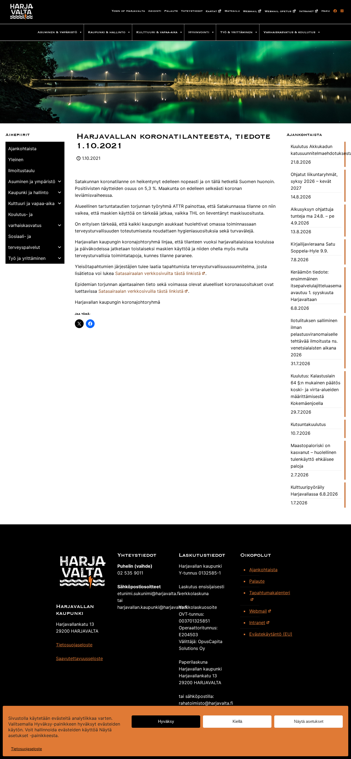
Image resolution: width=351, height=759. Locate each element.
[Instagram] (341, 11)
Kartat (211, 11)
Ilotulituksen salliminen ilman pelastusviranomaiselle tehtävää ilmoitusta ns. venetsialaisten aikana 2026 (314, 337)
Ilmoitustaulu (21, 170)
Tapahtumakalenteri (269, 592)
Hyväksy (166, 721)
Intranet (306, 11)
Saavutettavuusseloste (79, 658)
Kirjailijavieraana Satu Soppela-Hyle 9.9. (313, 247)
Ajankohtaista (22, 148)
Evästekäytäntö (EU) (270, 634)
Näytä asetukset (308, 721)
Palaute (171, 11)
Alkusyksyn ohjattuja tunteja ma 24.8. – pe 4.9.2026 (312, 216)
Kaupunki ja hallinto (28, 192)
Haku (325, 11)
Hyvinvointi (198, 32)
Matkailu (232, 11)
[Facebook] (334, 11)
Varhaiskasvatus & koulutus (289, 32)
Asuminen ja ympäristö (31, 181)
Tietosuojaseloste (26, 748)
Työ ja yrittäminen (27, 258)
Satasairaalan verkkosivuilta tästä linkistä (158, 273)
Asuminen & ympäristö (57, 32)
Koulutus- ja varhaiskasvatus (24, 220)
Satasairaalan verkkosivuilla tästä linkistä (140, 291)
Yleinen (15, 159)
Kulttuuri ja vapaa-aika (31, 203)
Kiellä (237, 721)
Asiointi (154, 11)
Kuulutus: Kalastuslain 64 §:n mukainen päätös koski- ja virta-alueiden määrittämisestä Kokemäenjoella (315, 389)
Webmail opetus (278, 11)
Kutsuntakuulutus (308, 424)
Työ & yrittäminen (236, 32)
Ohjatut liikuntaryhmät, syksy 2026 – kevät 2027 (314, 181)
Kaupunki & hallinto (106, 32)
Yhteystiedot (192, 11)
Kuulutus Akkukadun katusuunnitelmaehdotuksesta (316, 150)
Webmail (250, 11)
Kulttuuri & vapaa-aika (156, 32)
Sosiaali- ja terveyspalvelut (24, 242)
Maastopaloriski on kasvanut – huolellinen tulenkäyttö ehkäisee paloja (313, 456)
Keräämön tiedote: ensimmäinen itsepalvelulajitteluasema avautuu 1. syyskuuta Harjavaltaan (316, 285)
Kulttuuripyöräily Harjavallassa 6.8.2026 (314, 490)
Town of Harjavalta (128, 11)
